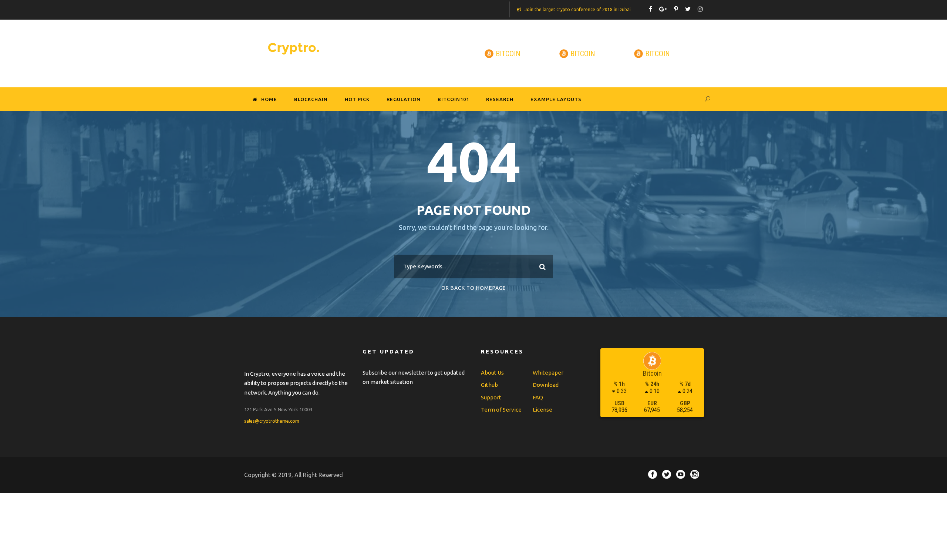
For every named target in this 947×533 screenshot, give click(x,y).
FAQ (538, 397)
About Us (492, 372)
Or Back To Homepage (473, 288)
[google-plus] (663, 9)
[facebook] (650, 9)
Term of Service (501, 409)
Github (489, 385)
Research (499, 99)
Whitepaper (548, 372)
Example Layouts (556, 99)
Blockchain (311, 99)
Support (491, 397)
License (542, 409)
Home (269, 99)
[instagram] (700, 9)
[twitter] (688, 9)
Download (546, 385)
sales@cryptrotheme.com (271, 420)
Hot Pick (357, 99)
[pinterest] (676, 9)
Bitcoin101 (453, 99)
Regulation (404, 99)
